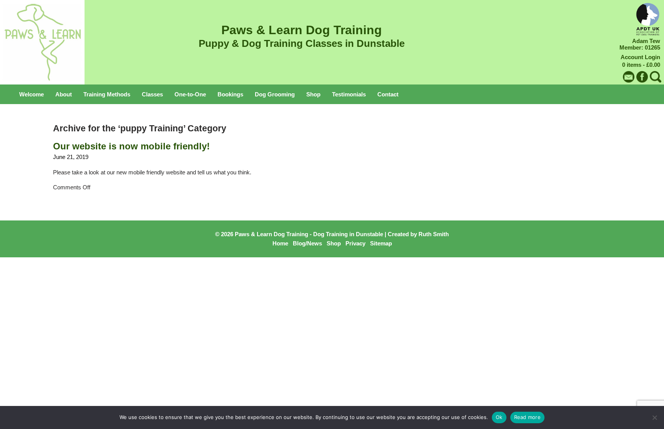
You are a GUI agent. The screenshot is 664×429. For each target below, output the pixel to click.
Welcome (31, 94)
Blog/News (307, 243)
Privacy (355, 243)
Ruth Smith (433, 234)
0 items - (641, 64)
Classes (152, 94)
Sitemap (381, 243)
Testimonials (349, 94)
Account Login (640, 57)
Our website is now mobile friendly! (131, 146)
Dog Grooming (275, 94)
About (63, 94)
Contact (387, 94)
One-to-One (190, 94)
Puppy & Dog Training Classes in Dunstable (302, 43)
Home (280, 243)
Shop (313, 94)
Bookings (230, 94)
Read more (527, 417)
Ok (499, 417)
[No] (654, 417)
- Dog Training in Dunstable (346, 234)
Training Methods (106, 94)
